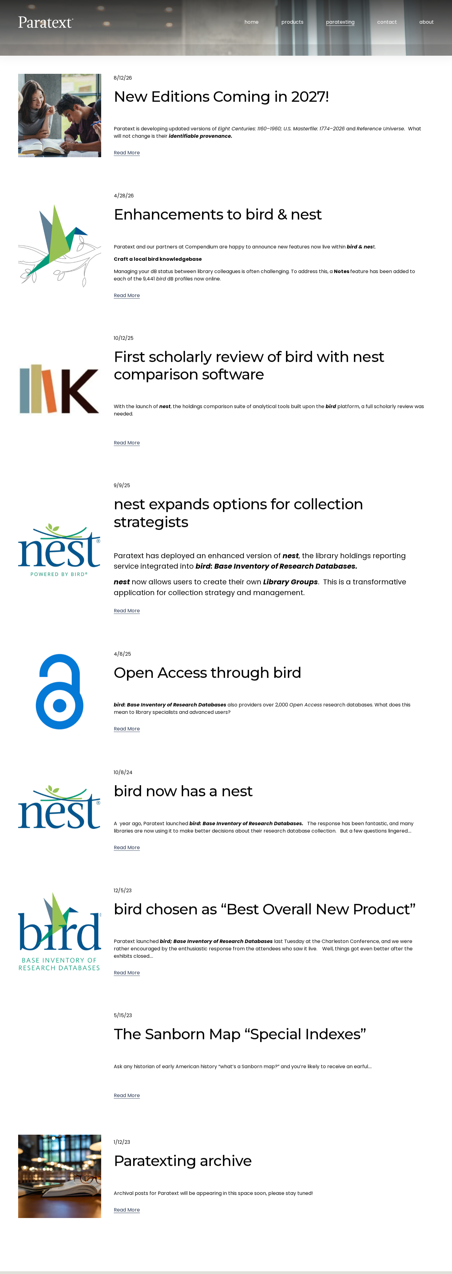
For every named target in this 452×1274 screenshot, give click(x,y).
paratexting (340, 22)
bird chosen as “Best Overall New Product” (264, 909)
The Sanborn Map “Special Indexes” (240, 1034)
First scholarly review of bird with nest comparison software (249, 365)
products (292, 22)
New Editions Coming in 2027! (221, 97)
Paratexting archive (183, 1161)
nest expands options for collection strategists (238, 513)
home (251, 22)
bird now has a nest (183, 791)
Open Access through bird (207, 673)
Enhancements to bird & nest (218, 214)
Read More (127, 152)
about (426, 22)
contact (387, 22)
